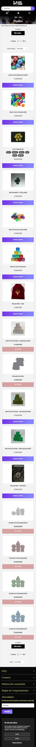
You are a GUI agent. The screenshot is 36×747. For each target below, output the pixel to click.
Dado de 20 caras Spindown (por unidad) (18, 75)
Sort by (11, 662)
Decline (17, 738)
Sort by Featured (11, 48)
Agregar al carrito (18, 85)
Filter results (17, 33)
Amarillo (15, 152)
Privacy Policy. (21, 729)
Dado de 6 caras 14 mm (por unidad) (18, 112)
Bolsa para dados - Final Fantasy (18, 485)
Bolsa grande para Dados (18, 376)
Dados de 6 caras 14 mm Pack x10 (18, 266)
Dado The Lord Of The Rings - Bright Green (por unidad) (18, 448)
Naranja (21, 155)
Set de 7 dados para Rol (18, 149)
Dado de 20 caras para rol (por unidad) (18, 229)
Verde (14, 155)
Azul (27, 152)
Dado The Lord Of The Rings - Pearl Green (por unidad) (18, 411)
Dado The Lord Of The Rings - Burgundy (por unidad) (18, 341)
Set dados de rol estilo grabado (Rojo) (18, 558)
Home (16, 17)
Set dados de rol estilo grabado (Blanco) (18, 523)
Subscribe (7, 712)
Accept (17, 734)
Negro (8, 152)
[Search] (33, 8)
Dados (20, 17)
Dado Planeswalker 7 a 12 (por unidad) (18, 192)
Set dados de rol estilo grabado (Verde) (18, 593)
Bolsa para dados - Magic (18, 304)
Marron (21, 152)
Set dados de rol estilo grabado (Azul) (18, 629)
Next (24, 41)
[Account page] (18, 13)
